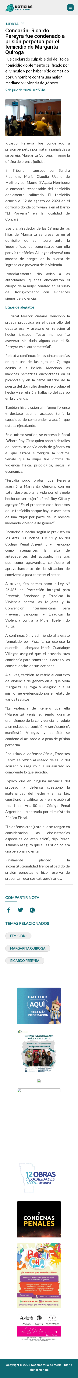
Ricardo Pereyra (24, 961)
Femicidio (18, 936)
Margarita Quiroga (27, 948)
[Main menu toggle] (70, 7)
